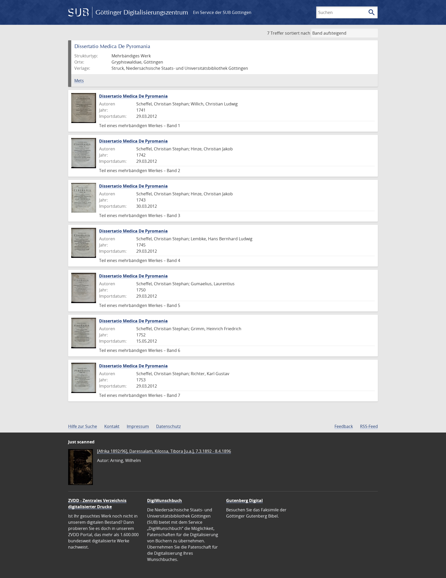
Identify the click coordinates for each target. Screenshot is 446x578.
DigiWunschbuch (164, 500)
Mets (79, 80)
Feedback (343, 426)
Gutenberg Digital (244, 500)
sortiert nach (297, 33)
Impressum (138, 426)
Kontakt (112, 426)
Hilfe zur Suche (82, 426)
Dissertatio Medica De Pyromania (133, 96)
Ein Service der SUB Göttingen (222, 12)
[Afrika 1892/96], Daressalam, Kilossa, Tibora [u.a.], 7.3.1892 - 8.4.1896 (164, 451)
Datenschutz (168, 426)
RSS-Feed (369, 426)
